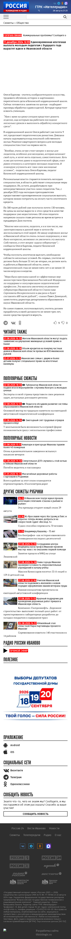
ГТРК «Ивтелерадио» (51, 7)
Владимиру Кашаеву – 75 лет (39, 531)
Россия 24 (18, 828)
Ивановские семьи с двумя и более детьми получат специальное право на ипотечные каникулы (31, 361)
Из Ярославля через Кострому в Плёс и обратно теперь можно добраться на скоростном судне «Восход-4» (42, 519)
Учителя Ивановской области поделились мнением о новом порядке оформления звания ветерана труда (42, 583)
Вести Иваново (36, 828)
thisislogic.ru (44, 934)
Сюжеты (15, 835)
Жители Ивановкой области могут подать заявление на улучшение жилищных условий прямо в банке (35, 341)
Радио (47, 835)
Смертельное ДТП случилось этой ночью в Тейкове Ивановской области (35, 462)
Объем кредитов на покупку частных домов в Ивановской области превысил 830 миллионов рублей (33, 351)
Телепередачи (31, 835)
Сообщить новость (35, 814)
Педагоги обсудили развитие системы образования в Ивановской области (35, 405)
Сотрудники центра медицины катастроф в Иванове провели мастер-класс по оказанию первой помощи (42, 547)
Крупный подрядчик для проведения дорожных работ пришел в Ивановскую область (40, 601)
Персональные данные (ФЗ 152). (52, 921)
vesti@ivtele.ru (10, 909)
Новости (54, 828)
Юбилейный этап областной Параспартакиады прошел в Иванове (39, 626)
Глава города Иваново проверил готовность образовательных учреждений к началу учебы (39, 565)
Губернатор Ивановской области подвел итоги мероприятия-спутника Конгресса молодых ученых (35, 388)
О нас (58, 835)
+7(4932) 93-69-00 (44, 909)
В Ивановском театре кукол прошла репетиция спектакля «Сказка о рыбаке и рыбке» (40, 501)
